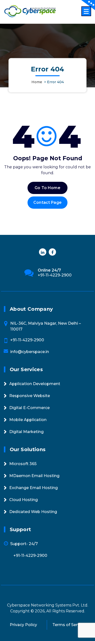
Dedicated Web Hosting (33, 511)
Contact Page (47, 202)
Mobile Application (28, 419)
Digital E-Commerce (29, 407)
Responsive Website (29, 395)
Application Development (34, 383)
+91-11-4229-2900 (55, 275)
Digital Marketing (26, 431)
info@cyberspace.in (29, 351)
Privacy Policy (23, 624)
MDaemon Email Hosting (34, 475)
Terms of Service (68, 624)
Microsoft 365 (23, 463)
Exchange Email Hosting (33, 487)
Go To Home (47, 187)
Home (36, 82)
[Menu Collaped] (86, 11)
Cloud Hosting (23, 499)
